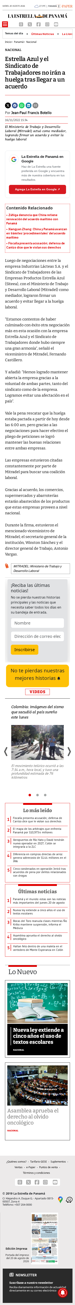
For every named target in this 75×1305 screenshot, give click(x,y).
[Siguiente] (69, 751)
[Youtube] (56, 24)
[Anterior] (6, 751)
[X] (30, 24)
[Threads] (21, 24)
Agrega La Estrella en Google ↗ (37, 189)
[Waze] (69, 1199)
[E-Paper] (64, 6)
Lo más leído (37, 810)
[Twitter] (8, 105)
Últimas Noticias (42, 34)
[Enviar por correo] (35, 105)
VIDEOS (37, 691)
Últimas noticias (37, 891)
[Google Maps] (60, 1199)
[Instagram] (47, 24)
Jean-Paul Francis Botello (31, 112)
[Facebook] (39, 24)
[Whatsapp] (22, 105)
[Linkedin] (28, 105)
